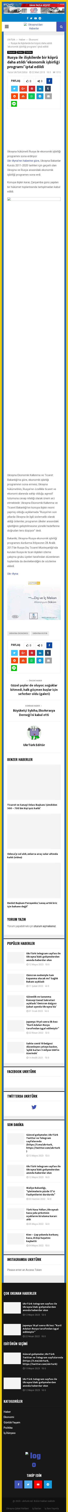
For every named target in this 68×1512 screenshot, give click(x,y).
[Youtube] (38, 1484)
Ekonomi (12, 52)
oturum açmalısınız (45, 926)
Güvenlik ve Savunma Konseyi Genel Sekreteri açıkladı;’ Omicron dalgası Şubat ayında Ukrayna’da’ (41, 1002)
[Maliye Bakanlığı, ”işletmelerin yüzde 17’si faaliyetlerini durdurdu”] (15, 1192)
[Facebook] (18, 1484)
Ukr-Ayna (12, 573)
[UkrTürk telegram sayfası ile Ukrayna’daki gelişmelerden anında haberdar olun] (15, 957)
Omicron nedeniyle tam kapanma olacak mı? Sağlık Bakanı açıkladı (42, 978)
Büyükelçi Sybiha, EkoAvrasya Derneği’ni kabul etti (34, 713)
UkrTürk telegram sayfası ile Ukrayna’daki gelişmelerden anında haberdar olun (43, 956)
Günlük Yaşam (12, 1422)
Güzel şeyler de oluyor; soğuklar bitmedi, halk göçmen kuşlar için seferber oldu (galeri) (34, 690)
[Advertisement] (34, 131)
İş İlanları (36, 1508)
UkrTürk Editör (21, 72)
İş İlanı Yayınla (52, 1508)
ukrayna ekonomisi (18, 633)
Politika (28, 52)
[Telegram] (48, 1484)
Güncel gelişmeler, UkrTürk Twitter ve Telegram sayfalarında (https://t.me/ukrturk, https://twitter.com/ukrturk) (43, 1143)
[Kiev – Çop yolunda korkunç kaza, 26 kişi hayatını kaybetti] (15, 1239)
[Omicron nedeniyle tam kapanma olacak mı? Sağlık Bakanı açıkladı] (15, 979)
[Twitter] (28, 1484)
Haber (20, 52)
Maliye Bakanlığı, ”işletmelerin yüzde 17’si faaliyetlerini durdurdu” (40, 1191)
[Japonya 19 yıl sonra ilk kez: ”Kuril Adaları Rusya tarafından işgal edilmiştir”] (15, 1026)
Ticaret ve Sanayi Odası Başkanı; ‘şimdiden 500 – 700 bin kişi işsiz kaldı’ (32, 806)
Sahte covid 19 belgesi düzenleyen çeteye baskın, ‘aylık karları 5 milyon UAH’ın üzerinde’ (42, 1048)
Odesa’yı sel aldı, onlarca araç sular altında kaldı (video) (32, 855)
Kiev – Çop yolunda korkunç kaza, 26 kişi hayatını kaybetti (42, 1238)
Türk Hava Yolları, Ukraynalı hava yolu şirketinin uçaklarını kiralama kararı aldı (42, 1215)
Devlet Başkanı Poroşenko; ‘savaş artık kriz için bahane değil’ (32, 904)
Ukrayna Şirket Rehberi (17, 1508)
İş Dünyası (10, 1433)
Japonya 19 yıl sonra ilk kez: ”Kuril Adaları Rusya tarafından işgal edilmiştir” (42, 1025)
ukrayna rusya (40, 633)
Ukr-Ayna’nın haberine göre (23, 160)
